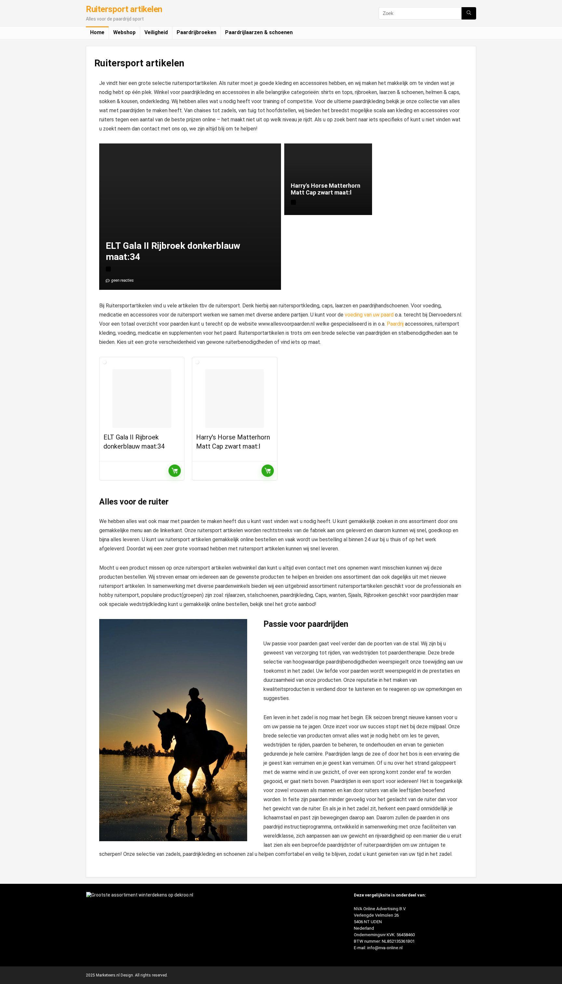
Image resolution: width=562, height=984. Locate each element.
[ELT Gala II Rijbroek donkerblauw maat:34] (141, 398)
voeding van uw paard (369, 315)
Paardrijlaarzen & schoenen (259, 32)
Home (97, 32)
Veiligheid (156, 32)
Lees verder (174, 471)
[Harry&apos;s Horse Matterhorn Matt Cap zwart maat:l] (234, 398)
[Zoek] (469, 13)
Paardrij (395, 324)
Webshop (124, 32)
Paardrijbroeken (196, 32)
